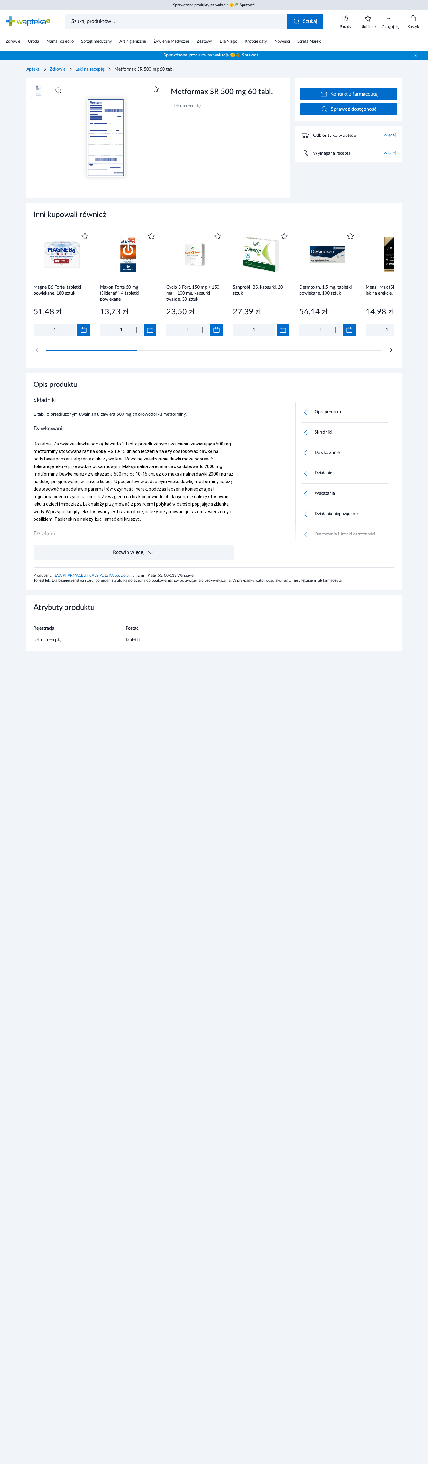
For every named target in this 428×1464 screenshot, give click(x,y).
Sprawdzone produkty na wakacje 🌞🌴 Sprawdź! (214, 5)
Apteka (33, 69)
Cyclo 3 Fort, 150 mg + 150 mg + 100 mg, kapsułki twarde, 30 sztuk (192, 293)
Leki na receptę (90, 69)
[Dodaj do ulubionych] (156, 89)
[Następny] (389, 350)
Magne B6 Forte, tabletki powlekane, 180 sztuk (57, 290)
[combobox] (176, 21)
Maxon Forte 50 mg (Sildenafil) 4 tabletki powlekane (119, 293)
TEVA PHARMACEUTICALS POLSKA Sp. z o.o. (92, 575)
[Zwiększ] (70, 330)
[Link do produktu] (62, 283)
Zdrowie (57, 69)
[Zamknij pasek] (415, 55)
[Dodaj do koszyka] (83, 330)
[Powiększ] (59, 90)
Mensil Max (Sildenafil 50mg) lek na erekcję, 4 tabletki (393, 290)
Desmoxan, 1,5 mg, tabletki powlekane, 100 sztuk (325, 290)
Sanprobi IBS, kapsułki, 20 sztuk (258, 290)
